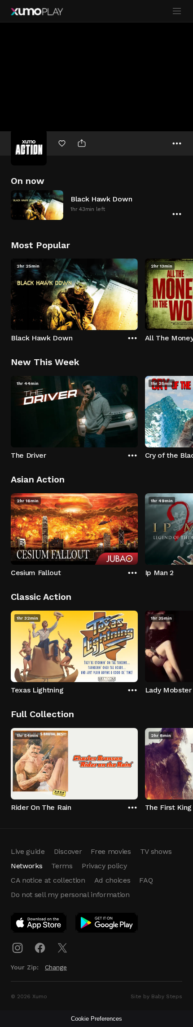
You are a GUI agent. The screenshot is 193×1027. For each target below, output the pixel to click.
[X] (62, 948)
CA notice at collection (48, 880)
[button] (96, 204)
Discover (68, 851)
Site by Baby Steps (156, 996)
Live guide (28, 851)
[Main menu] (176, 11)
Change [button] (56, 967)
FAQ (146, 880)
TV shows (155, 851)
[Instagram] (17, 948)
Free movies (111, 851)
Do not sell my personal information (70, 894)
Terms (61, 866)
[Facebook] (40, 948)
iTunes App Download (39, 924)
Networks (26, 866)
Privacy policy (104, 866)
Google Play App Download (107, 924)
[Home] (37, 11)
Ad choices (112, 880)
